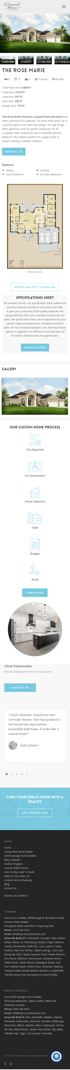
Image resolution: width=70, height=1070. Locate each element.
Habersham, (22, 1000)
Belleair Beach (18, 966)
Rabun (32, 1000)
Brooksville (19, 946)
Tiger (22, 1033)
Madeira (58, 966)
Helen (38, 1025)
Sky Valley (57, 1029)
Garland (29, 1025)
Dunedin (45, 938)
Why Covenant (12, 859)
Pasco (13, 917)
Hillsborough (35, 917)
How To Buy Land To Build (19, 872)
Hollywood (48, 1025)
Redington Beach (45, 962)
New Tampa (23, 954)
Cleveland (9, 1021)
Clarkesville (22, 1021)
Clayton (58, 1017)
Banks (40, 1000)
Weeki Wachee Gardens (36, 970)
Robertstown (21, 1029)
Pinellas (22, 917)
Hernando (50, 917)
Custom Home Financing (17, 880)
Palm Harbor (58, 938)
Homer (59, 1025)
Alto (28, 1017)
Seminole (47, 966)
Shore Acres (34, 966)
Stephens (9, 1005)
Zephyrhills (58, 970)
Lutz (42, 946)
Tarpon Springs (42, 950)
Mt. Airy (8, 1029)
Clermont (35, 1021)
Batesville (37, 1017)
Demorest (9, 1025)
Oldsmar (22, 958)
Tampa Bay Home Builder (18, 851)
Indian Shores (27, 962)
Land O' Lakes (53, 946)
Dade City (32, 946)
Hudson (8, 950)
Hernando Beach (52, 958)
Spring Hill (9, 954)
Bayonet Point (39, 954)
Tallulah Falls (11, 1033)
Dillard (20, 1025)
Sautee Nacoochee (40, 1029)
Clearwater (33, 938)
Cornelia (45, 1021)
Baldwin (47, 1017)
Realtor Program (13, 863)
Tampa (8, 946)
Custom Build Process (16, 868)
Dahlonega (57, 1021)
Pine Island (10, 958)
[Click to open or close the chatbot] (56, 1056)
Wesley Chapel (46, 942)
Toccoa (31, 1033)
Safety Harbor (12, 942)
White (48, 1000)
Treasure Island (12, 970)
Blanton (59, 942)
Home (7, 847)
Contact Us (10, 888)
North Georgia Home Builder (20, 855)
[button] (64, 6)
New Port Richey (23, 950)
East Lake (57, 950)
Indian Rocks (11, 962)
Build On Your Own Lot (17, 876)
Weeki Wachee (56, 954)
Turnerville (46, 1033)
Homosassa (34, 958)
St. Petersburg (28, 942)
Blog (6, 884)
